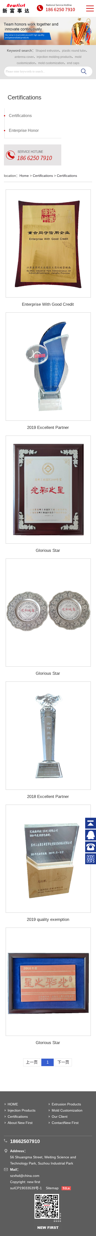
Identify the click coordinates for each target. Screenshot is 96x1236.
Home (24, 176)
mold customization (51, 63)
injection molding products (54, 57)
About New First (20, 1123)
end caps (73, 63)
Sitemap (52, 1188)
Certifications (20, 116)
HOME (13, 1104)
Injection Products (21, 1110)
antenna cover (24, 57)
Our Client (59, 1117)
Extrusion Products (66, 1104)
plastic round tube (74, 50)
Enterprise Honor (24, 130)
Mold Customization (67, 1110)
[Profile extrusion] (15, 8)
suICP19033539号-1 (26, 1188)
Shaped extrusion (47, 50)
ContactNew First (65, 1123)
